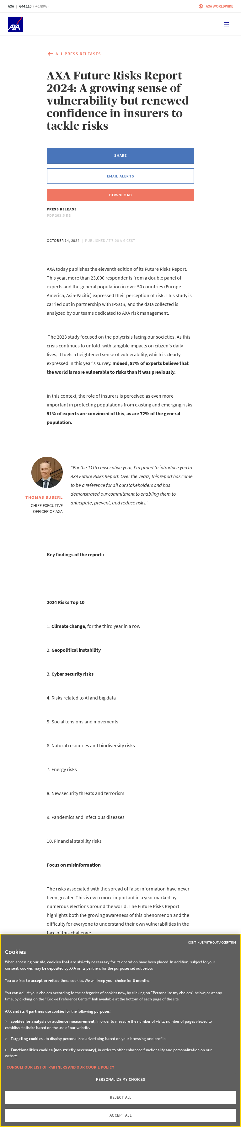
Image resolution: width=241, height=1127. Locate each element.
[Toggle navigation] (226, 24)
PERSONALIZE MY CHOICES (120, 1079)
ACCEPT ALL (120, 1115)
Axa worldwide (219, 6)
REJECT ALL (120, 1097)
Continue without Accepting (212, 942)
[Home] (15, 24)
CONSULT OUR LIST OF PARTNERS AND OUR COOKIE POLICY (60, 1067)
